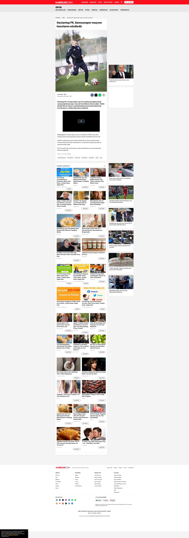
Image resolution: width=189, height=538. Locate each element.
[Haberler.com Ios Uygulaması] (98, 500)
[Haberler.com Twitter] (63, 500)
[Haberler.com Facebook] (60, 500)
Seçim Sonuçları (98, 479)
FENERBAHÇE (103, 10)
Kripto (57, 483)
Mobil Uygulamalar (118, 488)
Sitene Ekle (116, 492)
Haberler (58, 472)
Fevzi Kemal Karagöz (67, 153)
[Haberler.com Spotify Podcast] (75, 500)
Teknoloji (77, 477)
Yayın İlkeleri (130, 467)
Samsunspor (91, 157)
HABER (117, 2)
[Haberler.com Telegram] (69, 503)
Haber (89, 513)
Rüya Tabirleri (97, 483)
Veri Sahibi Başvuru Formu (120, 483)
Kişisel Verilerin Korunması (120, 481)
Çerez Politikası (117, 479)
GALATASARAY (114, 10)
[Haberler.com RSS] (57, 503)
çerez (2, 532)
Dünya (57, 488)
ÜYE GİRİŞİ (130, 2)
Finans (76, 479)
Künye (125, 467)
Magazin (57, 479)
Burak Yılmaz (77, 157)
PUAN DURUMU (72, 10)
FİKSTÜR (80, 10)
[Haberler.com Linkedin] (69, 500)
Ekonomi (58, 475)
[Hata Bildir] (91, 516)
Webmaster (116, 486)
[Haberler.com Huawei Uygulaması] (112, 500)
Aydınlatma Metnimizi (13, 535)
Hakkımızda (109, 467)
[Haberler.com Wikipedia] (60, 503)
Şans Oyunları (97, 481)
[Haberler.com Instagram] (66, 500)
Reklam (115, 467)
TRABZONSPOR (124, 10)
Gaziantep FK (84, 157)
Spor (63, 17)
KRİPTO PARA (108, 2)
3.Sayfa (57, 486)
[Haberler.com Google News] (57, 500)
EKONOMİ (85, 2)
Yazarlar (77, 483)
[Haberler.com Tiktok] (66, 503)
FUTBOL (87, 10)
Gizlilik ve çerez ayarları (84, 516)
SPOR (100, 2)
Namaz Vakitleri (98, 477)
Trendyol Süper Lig (62, 157)
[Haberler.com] (63, 467)
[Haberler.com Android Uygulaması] (105, 500)
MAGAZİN (93, 2)
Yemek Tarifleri (97, 486)
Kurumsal (116, 472)
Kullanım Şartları (117, 475)
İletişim (120, 467)
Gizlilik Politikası (117, 477)
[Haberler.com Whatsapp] (72, 500)
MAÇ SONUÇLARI (60, 10)
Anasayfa (58, 17)
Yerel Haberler (70, 157)
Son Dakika (58, 481)
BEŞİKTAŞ (94, 10)
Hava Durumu (97, 475)
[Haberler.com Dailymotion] (72, 503)
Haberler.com (97, 472)
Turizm (76, 481)
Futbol (97, 157)
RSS (115, 490)
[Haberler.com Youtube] (63, 503)
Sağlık (76, 475)
